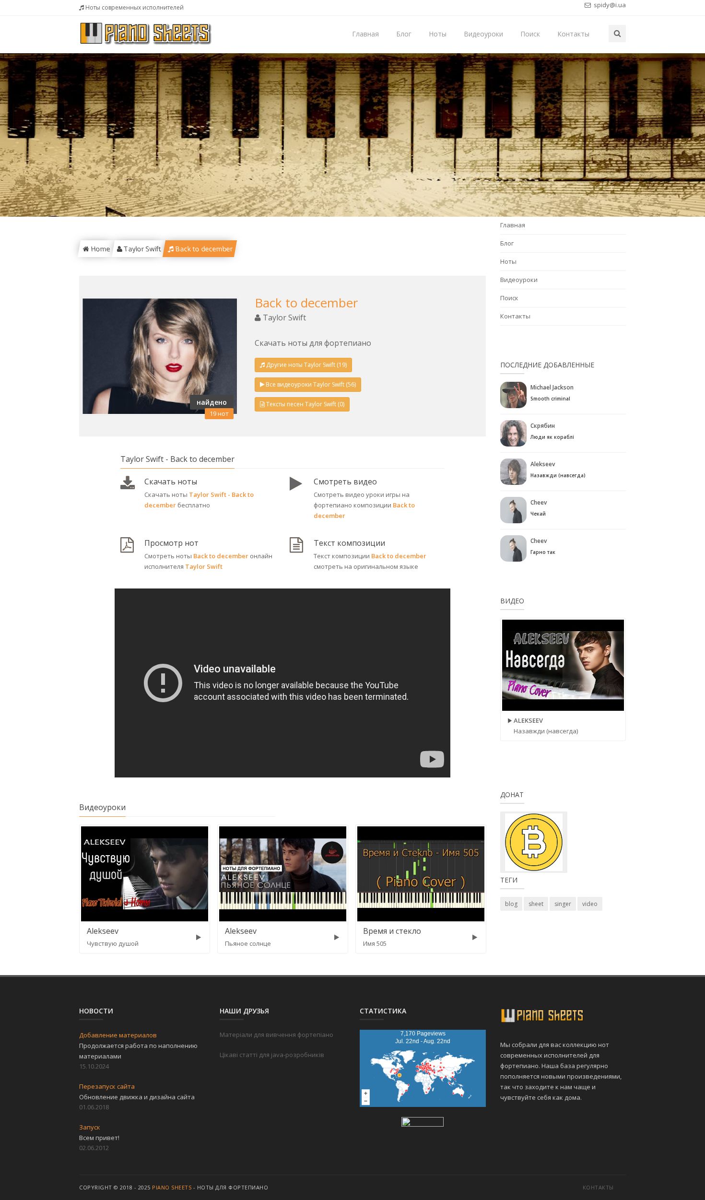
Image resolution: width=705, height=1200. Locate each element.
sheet (536, 904)
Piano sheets (171, 1187)
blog (511, 904)
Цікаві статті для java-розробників (272, 1054)
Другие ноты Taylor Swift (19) (306, 365)
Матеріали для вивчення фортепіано (276, 1034)
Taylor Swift (141, 248)
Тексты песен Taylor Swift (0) (305, 404)
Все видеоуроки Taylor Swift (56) (311, 384)
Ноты (437, 33)
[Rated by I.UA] (422, 1123)
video (590, 904)
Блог (403, 33)
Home (99, 248)
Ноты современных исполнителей (134, 7)
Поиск (530, 33)
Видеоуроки (483, 33)
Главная (365, 33)
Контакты (573, 33)
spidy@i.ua (609, 4)
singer (562, 904)
